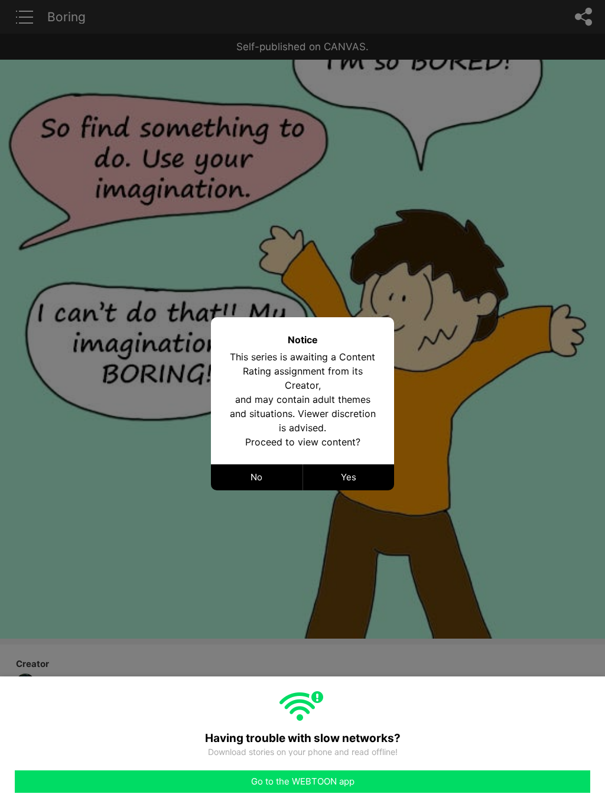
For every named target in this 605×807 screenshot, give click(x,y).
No (256, 477)
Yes (348, 477)
